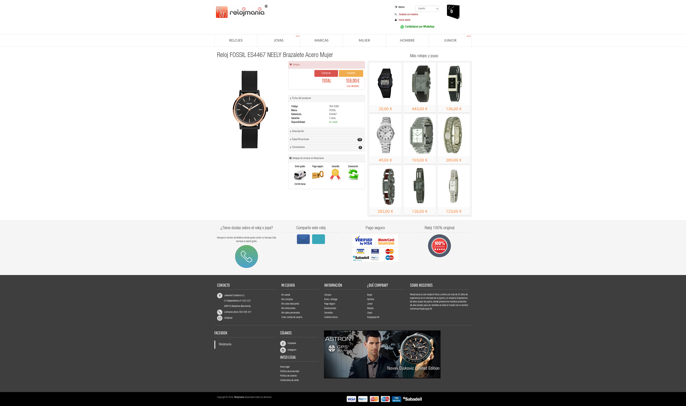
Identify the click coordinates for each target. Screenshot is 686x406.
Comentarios (298, 147)
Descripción (298, 131)
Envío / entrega (330, 299)
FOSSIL (332, 110)
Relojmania (239, 397)
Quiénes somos (331, 317)
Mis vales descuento (290, 304)
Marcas (321, 40)
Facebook (290, 343)
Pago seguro (329, 304)
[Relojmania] (299, 11)
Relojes (236, 40)
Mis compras (287, 299)
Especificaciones (300, 139)
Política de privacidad (289, 371)
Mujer (364, 40)
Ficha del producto (301, 98)
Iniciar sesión (404, 20)
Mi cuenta (285, 295)
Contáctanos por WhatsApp (419, 26)
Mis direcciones (288, 308)
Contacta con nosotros (408, 14)
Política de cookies (288, 376)
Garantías (328, 313)
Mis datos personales (290, 313)
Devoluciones (330, 308)
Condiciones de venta (289, 380)
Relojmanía (225, 344)
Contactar (228, 318)
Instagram (290, 350)
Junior (457, 38)
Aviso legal (285, 367)
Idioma (401, 7)
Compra (327, 295)
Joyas (286, 38)
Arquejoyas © (373, 317)
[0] (448, 26)
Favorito (351, 73)
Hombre (407, 40)
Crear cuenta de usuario (291, 317)
